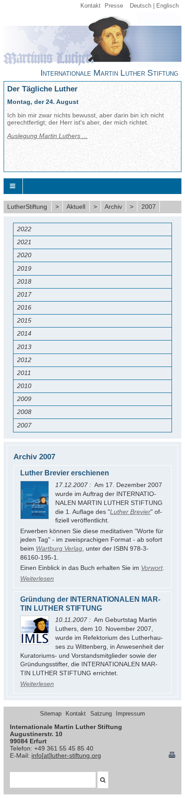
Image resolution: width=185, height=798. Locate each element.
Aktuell (75, 206)
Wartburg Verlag (59, 548)
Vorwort (152, 567)
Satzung (101, 714)
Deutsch (140, 6)
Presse (114, 6)
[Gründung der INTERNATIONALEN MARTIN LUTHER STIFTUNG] (34, 630)
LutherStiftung (27, 206)
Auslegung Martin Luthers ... (47, 135)
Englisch (167, 6)
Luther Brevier (130, 511)
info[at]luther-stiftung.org (66, 755)
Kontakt (90, 6)
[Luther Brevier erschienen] (34, 500)
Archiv (113, 206)
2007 (148, 206)
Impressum (130, 714)
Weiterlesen (37, 578)
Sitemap (51, 714)
